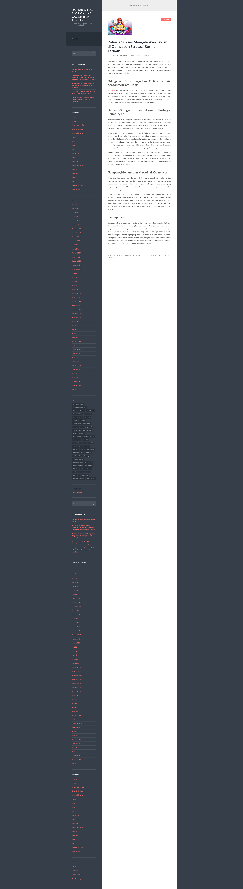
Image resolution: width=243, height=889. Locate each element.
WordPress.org (76, 879)
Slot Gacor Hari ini (78, 459)
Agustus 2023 (76, 317)
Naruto (74, 141)
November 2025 (77, 233)
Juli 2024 (75, 273)
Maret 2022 (75, 361)
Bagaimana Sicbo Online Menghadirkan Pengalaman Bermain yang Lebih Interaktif (84, 85)
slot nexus (75, 169)
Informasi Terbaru (77, 133)
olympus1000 (87, 430)
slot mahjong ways (78, 465)
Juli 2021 (75, 373)
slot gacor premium (78, 165)
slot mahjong (88, 462)
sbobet (74, 145)
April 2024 (75, 285)
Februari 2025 (76, 253)
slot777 (74, 177)
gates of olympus (77, 417)
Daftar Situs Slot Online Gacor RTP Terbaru (82, 15)
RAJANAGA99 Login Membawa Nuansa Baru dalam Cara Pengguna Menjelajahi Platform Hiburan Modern (83, 77)
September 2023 (77, 313)
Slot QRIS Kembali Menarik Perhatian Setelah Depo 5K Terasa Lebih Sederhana (83, 99)
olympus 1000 (77, 430)
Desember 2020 (77, 382)
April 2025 (75, 245)
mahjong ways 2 (87, 427)
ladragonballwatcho (129, 55)
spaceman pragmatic (78, 478)
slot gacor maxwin (78, 462)
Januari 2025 (76, 257)
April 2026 (75, 217)
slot (73, 149)
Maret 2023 (75, 337)
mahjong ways (77, 427)
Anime (74, 121)
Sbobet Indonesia (77, 492)
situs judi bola (76, 440)
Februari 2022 (76, 365)
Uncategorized (76, 189)
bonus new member (78, 404)
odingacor (111, 90)
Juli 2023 (75, 321)
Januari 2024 (76, 297)
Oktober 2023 (76, 309)
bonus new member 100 (79, 407)
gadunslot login (87, 414)
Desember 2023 (77, 301)
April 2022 (75, 357)
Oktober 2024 (76, 261)
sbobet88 (81, 433)
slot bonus (75, 449)
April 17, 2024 (113, 55)
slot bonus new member (87, 449)
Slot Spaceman (77, 472)
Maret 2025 (75, 249)
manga (74, 137)
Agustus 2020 (76, 385)
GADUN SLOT (76, 414)
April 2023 (75, 333)
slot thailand (76, 475)
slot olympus (88, 465)
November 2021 (77, 369)
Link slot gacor (77, 423)
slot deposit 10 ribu (78, 452)
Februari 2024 (76, 293)
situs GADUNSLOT (89, 436)
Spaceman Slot (91, 478)
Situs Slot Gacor (77, 443)
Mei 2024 (75, 281)
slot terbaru (86, 472)
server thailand (77, 436)
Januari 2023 (76, 345)
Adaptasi (74, 117)
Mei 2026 (75, 213)
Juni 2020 (75, 389)
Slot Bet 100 (76, 446)
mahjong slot (86, 423)
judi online (82, 420)
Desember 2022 (77, 349)
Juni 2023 (75, 325)
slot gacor (75, 161)
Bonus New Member (78, 125)
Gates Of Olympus (77, 129)
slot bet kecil (85, 446)
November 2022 (77, 353)
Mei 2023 (75, 329)
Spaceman (85, 475)
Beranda (75, 39)
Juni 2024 (75, 277)
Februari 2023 (76, 341)
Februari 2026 (76, 221)
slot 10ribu (75, 153)
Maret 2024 (75, 289)
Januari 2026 (76, 225)
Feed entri (75, 871)
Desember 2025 (77, 229)
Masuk (74, 866)
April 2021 (75, 377)
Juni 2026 (75, 208)
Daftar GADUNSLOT (78, 411)
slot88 (74, 181)
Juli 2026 (75, 205)
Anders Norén (160, 255)
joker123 (87, 417)
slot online (75, 173)
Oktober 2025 (76, 237)
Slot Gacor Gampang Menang (81, 456)
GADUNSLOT (90, 411)
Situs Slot (85, 440)
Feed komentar (76, 875)
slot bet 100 (75, 157)
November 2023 (77, 305)
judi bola (75, 420)
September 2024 (77, 265)
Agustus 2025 (76, 241)
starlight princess (77, 185)
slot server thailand (86, 469)
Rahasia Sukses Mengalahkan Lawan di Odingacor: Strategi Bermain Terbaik (137, 46)
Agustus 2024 (76, 269)
